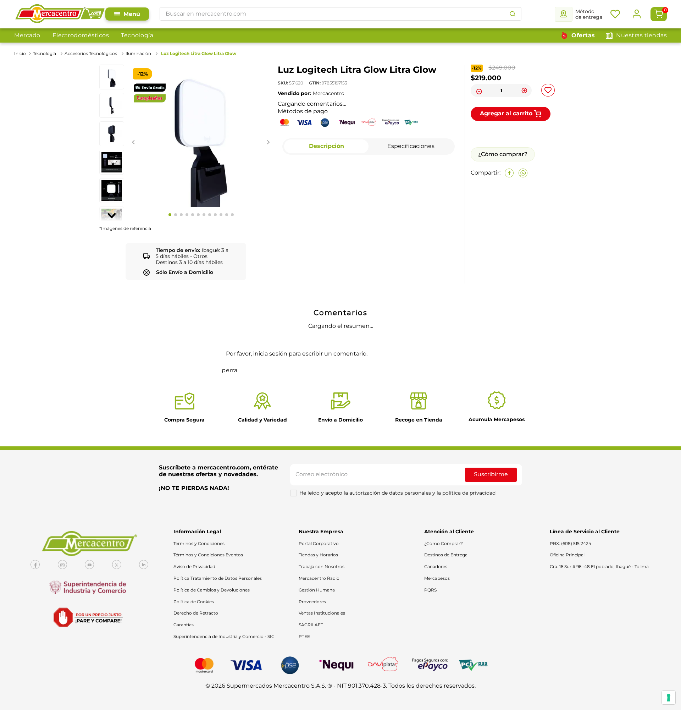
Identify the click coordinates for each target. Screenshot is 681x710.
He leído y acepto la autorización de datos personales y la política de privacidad (397, 700)
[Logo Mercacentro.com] (59, 14)
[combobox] (340, 14)
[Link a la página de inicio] (20, 53)
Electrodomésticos (80, 35)
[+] (524, 90)
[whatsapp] (523, 208)
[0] (658, 14)
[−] (478, 90)
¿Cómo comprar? (502, 189)
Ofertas (583, 35)
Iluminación (138, 53)
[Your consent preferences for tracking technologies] (668, 697)
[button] (340, 562)
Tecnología (137, 35)
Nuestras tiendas (641, 35)
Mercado (27, 35)
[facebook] (509, 208)
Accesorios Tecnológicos (91, 53)
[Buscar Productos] (512, 13)
